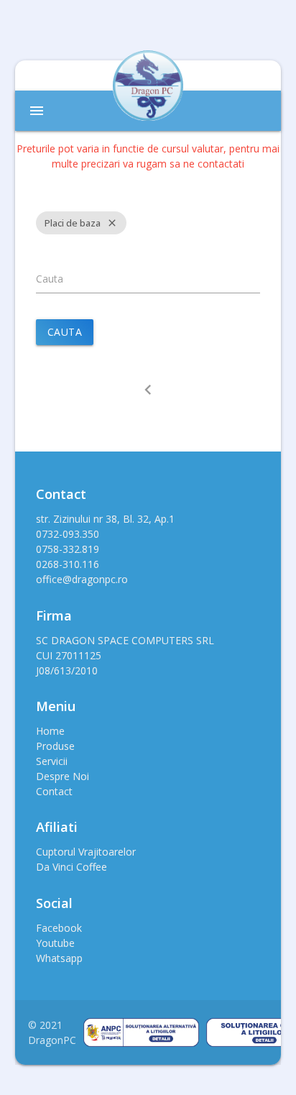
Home (50, 731)
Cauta (49, 278)
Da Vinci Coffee (71, 867)
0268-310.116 (67, 564)
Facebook (59, 928)
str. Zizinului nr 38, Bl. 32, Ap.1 (105, 519)
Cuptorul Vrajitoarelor (86, 851)
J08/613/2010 (67, 670)
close (112, 223)
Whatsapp (59, 958)
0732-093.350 (67, 534)
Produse (55, 746)
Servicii (52, 761)
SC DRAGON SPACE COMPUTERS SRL (125, 640)
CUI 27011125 (68, 655)
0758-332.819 (67, 549)
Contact (54, 791)
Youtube (55, 943)
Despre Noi (62, 776)
